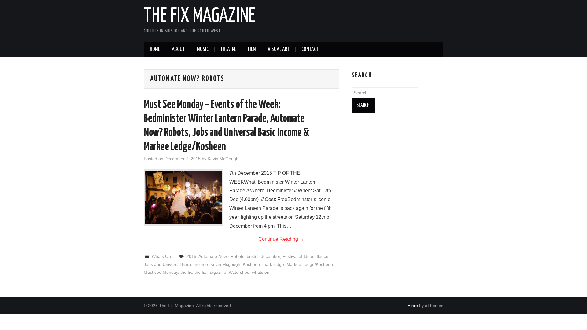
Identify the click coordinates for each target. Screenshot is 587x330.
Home (155, 49)
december (270, 256)
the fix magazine (210, 272)
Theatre (228, 49)
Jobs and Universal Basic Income (176, 264)
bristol (252, 256)
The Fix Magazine (199, 16)
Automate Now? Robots (221, 256)
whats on (260, 272)
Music (203, 49)
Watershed (239, 272)
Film (252, 49)
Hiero (413, 305)
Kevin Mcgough (225, 264)
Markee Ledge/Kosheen (309, 264)
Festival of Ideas (298, 256)
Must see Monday (161, 272)
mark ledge (273, 264)
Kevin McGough (223, 158)
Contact (310, 49)
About (178, 49)
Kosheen (251, 264)
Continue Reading (281, 239)
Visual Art (279, 49)
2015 (191, 256)
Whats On (161, 256)
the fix (186, 272)
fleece (322, 256)
